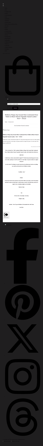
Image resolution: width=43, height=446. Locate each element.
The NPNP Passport (8, 33)
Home (6, 8)
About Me (7, 20)
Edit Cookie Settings (7, 441)
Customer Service (8, 31)
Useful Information (8, 15)
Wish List (6, 43)
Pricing (6, 27)
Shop (6, 9)
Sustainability (7, 40)
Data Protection (8, 38)
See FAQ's (21, 207)
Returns (6, 13)
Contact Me (7, 45)
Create (18, 441)
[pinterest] (22, 320)
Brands (6, 121)
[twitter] (22, 355)
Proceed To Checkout (25, 125)
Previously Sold (10, 121)
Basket (10, 108)
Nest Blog (7, 49)
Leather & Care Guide (9, 41)
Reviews (6, 34)
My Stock (7, 25)
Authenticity (7, 18)
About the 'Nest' (8, 22)
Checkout (15, 108)
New (24, 171)
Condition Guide (8, 11)
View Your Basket (17, 125)
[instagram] (22, 396)
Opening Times (7, 36)
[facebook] (22, 283)
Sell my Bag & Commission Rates (11, 24)
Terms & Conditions (8, 47)
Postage (6, 29)
